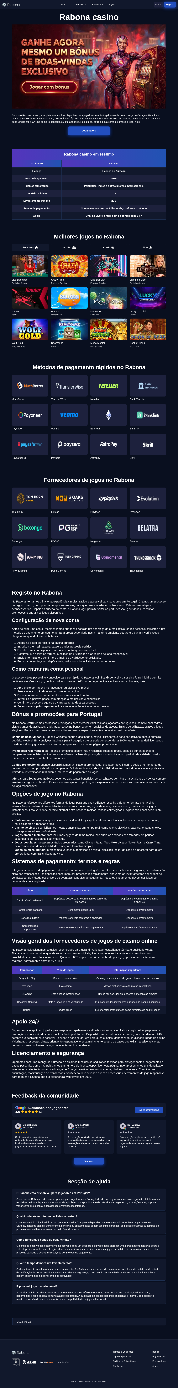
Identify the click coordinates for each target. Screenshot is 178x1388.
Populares (28, 247)
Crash (106, 247)
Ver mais (89, 1161)
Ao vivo (67, 247)
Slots (145, 247)
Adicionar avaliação (149, 1110)
